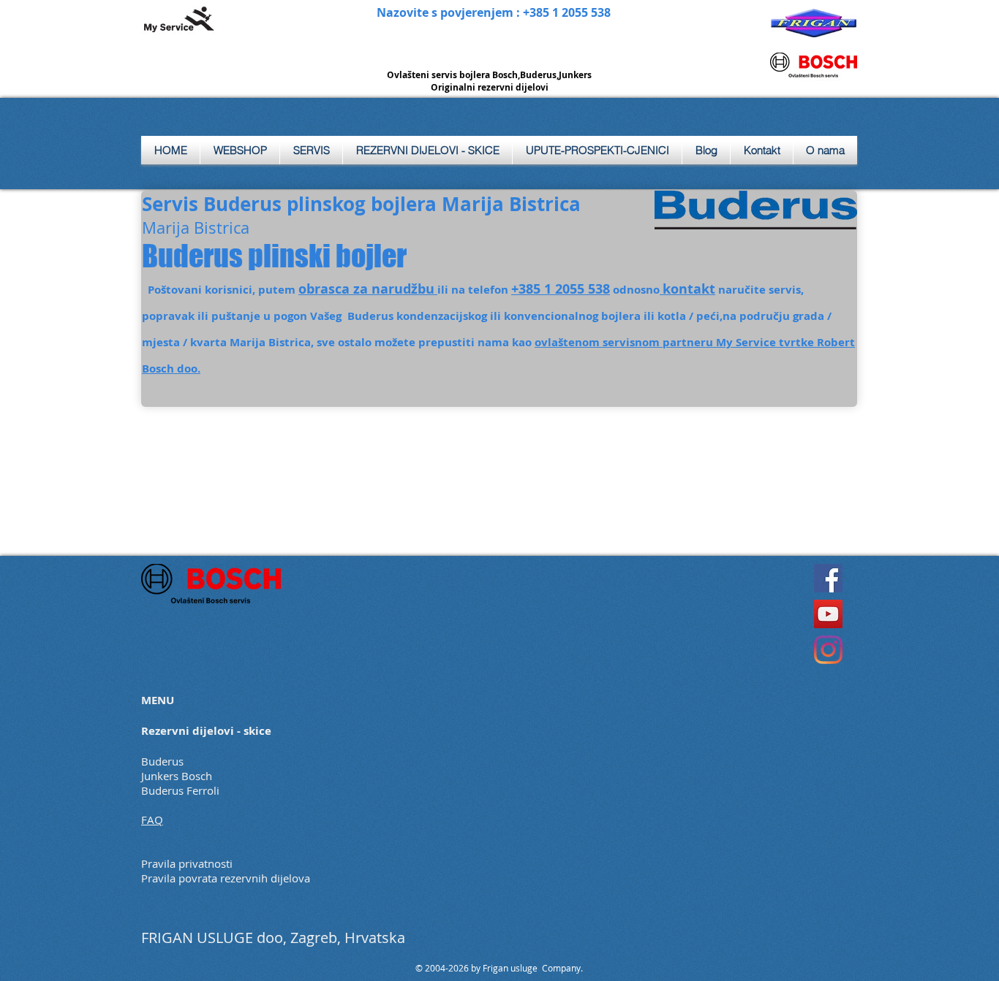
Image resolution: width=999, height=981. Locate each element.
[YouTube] (828, 614)
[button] (311, 150)
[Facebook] (828, 578)
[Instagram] (828, 649)
